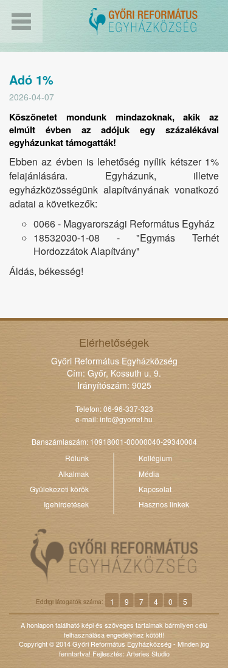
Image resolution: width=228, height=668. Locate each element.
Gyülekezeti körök (59, 489)
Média (149, 473)
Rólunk (77, 458)
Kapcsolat (155, 489)
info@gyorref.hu (126, 419)
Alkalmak (73, 473)
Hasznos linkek (164, 504)
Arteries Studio (148, 653)
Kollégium (155, 458)
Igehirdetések (66, 504)
